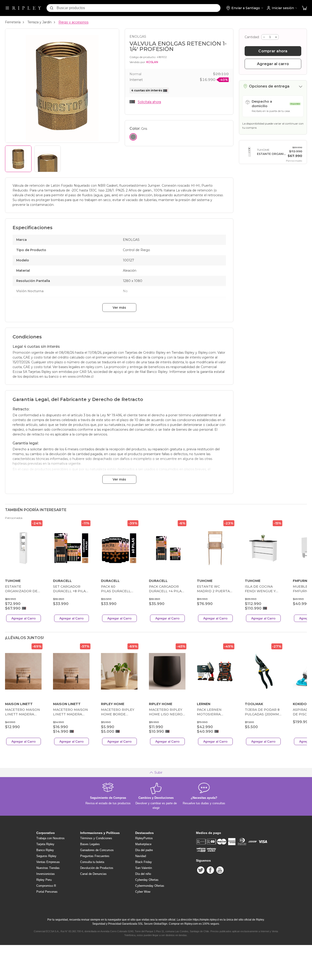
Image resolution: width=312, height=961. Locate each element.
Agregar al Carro (23, 618)
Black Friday (143, 862)
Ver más (119, 307)
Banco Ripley (45, 850)
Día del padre (144, 850)
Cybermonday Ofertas (149, 885)
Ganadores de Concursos (97, 850)
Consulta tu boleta (92, 862)
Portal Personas (47, 891)
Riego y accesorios (73, 22)
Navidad (140, 856)
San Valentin (143, 868)
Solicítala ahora (149, 102)
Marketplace (143, 844)
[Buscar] (52, 8)
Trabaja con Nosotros (50, 838)
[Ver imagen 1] (18, 159)
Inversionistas (45, 874)
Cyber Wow (142, 891)
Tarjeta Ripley (45, 844)
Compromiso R (46, 885)
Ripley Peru (44, 879)
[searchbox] (138, 8)
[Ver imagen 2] (47, 159)
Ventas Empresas (48, 862)
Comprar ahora (272, 51)
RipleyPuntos (144, 838)
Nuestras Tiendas (48, 868)
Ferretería (13, 22)
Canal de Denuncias (93, 874)
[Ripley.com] (26, 8)
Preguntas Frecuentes (94, 856)
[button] (304, 8)
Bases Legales (90, 844)
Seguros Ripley (46, 856)
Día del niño (143, 874)
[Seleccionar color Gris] (133, 137)
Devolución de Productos (96, 868)
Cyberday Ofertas (147, 879)
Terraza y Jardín (39, 22)
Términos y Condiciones (96, 838)
